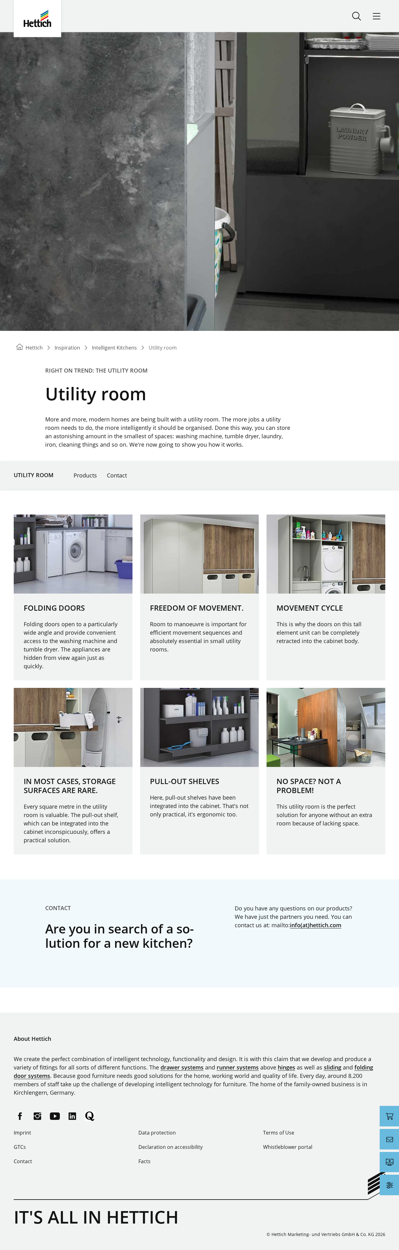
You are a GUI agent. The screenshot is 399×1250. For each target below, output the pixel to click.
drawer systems (182, 1067)
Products (85, 475)
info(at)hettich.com (315, 925)
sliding (332, 1067)
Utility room (34, 475)
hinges (286, 1067)
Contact (117, 475)
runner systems (238, 1067)
